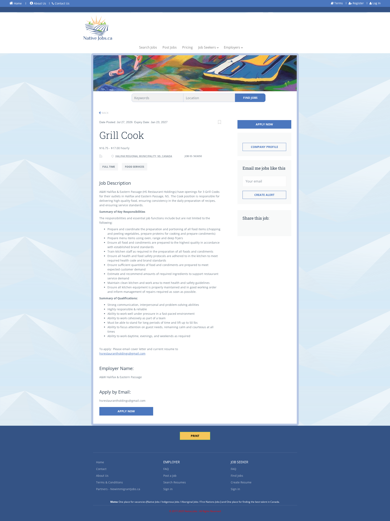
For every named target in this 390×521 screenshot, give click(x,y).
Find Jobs (250, 98)
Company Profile (264, 147)
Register (358, 3)
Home (17, 3)
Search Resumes (174, 482)
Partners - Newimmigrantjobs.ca (118, 489)
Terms (338, 3)
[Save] (219, 122)
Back (104, 113)
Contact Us (61, 3)
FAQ (166, 469)
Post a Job (170, 476)
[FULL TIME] (110, 170)
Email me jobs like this (264, 168)
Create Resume (241, 482)
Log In (376, 3)
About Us (39, 3)
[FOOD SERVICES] (136, 170)
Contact (101, 469)
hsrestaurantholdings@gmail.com (122, 353)
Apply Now (126, 411)
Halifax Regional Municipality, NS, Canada (143, 156)
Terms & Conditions (109, 482)
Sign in (168, 489)
